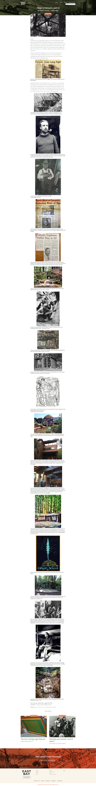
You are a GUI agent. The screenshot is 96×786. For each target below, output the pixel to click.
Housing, (47, 707)
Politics (54, 707)
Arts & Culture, (37, 707)
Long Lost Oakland (53, 774)
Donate (65, 2)
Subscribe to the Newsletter (48, 760)
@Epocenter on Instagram (44, 289)
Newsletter (59, 780)
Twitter (43, 780)
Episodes (37, 771)
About (61, 2)
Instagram (53, 780)
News (37, 773)
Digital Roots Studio (44, 89)
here (31, 89)
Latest (56, 2)
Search (64, 4)
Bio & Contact (52, 771)
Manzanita (55, 621)
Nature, (51, 707)
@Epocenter (38, 700)
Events (37, 774)
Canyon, (43, 707)
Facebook (47, 780)
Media (51, 773)
